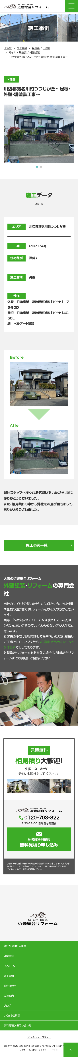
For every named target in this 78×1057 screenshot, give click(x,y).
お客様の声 (10, 986)
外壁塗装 (35, 52)
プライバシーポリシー (39, 1037)
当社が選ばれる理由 (15, 946)
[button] (37, 167)
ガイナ (12, 52)
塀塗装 (23, 52)
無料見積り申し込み (39, 842)
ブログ (7, 1005)
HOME (8, 48)
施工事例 (22, 48)
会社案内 (9, 996)
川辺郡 (46, 48)
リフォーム (9, 966)
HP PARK (52, 1050)
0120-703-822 (41, 817)
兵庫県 (36, 48)
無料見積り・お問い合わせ (17, 1025)
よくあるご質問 (12, 1015)
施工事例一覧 (37, 545)
